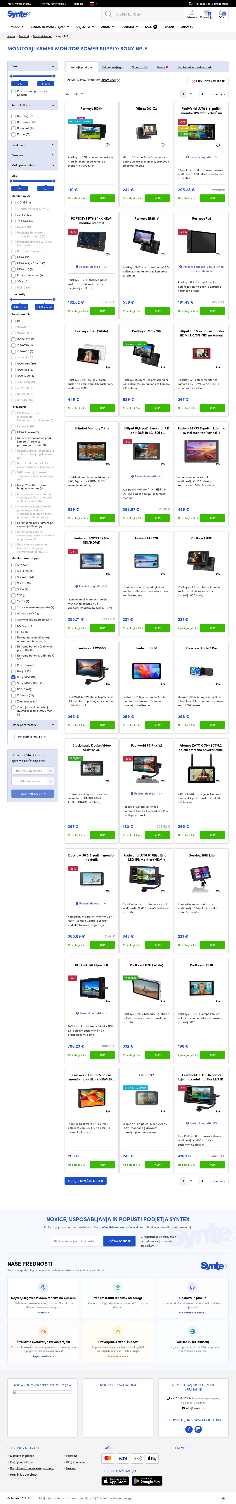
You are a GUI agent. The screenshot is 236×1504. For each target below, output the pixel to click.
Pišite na (78, 3)
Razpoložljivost (21, 105)
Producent (18, 145)
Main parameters (23, 165)
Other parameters (23, 725)
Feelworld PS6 (146, 648)
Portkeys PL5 (201, 218)
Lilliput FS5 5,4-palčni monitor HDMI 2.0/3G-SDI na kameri (201, 333)
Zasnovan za (20, 155)
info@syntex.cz (195, 1408)
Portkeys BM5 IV (146, 218)
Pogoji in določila (21, 1462)
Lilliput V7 (146, 1075)
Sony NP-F (108, 80)
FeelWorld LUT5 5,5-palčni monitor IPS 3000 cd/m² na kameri (201, 110)
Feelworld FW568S (91, 648)
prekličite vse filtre (32, 737)
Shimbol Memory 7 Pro (91, 428)
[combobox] (32, 770)
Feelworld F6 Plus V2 (146, 745)
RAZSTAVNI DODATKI (33, 794)
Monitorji (24, 36)
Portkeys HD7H (91, 108)
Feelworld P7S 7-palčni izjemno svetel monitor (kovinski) (201, 430)
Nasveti (71, 1468)
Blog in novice (75, 1462)
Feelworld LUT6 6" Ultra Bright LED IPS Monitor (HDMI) (146, 857)
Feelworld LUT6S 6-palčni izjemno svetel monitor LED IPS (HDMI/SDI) (201, 1077)
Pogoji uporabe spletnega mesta (32, 1468)
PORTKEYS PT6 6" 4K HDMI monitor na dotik (91, 220)
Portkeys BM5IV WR (146, 331)
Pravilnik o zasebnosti (24, 1474)
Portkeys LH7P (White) (91, 331)
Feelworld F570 (146, 538)
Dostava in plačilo (22, 1455)
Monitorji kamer (42, 36)
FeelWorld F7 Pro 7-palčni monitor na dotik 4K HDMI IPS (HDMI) (91, 1077)
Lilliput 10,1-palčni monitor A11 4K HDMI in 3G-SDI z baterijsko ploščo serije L (146, 430)
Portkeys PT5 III (201, 965)
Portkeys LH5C (201, 538)
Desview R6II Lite (202, 855)
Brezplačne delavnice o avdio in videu (118, 1227)
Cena (15, 66)
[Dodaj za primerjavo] (108, 144)
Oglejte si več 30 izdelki (85, 1181)
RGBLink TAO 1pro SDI (91, 965)
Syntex (11, 36)
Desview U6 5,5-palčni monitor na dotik (91, 857)
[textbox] (28, 770)
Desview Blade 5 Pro (201, 648)
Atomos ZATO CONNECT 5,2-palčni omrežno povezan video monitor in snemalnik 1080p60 (201, 747)
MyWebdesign (122, 1498)
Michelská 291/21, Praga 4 (52, 1384)
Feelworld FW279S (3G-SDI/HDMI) (92, 540)
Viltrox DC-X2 (146, 108)
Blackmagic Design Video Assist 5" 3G (91, 747)
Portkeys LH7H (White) (146, 965)
